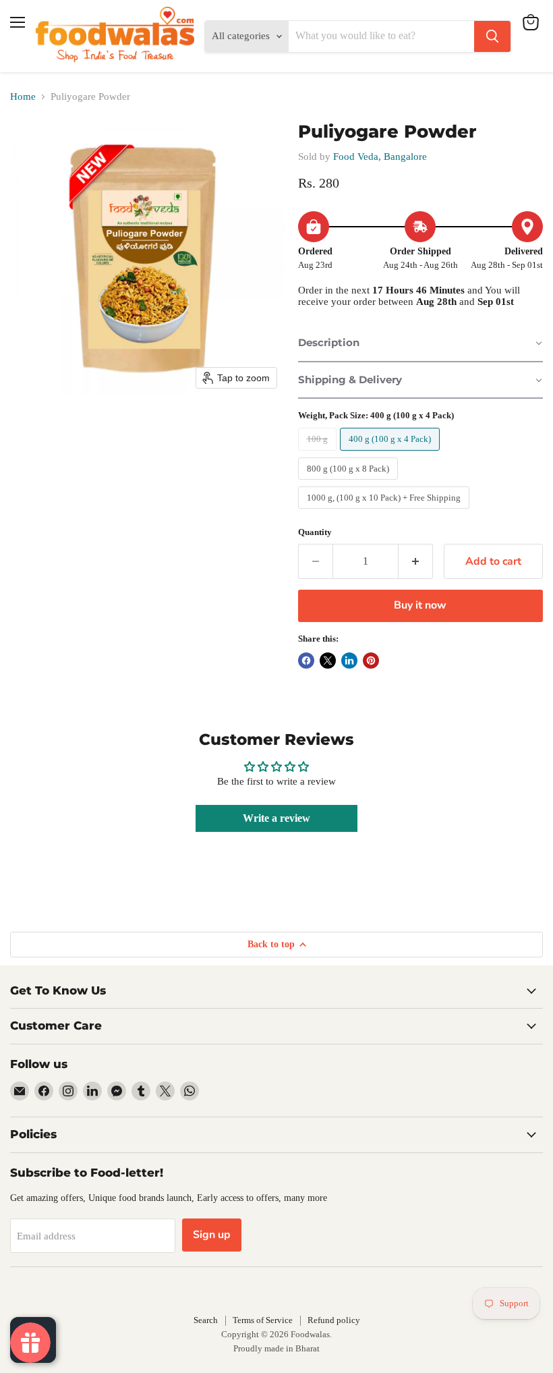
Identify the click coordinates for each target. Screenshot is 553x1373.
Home (23, 96)
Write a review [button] (276, 818)
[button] (420, 343)
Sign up (212, 1234)
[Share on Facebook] (306, 660)
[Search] (492, 36)
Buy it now (420, 605)
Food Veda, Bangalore (380, 156)
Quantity (315, 532)
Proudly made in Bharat (276, 1348)
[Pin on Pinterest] (371, 660)
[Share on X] (328, 660)
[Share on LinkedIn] (349, 660)
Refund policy (334, 1320)
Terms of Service (263, 1320)
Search (206, 1320)
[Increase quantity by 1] (416, 561)
